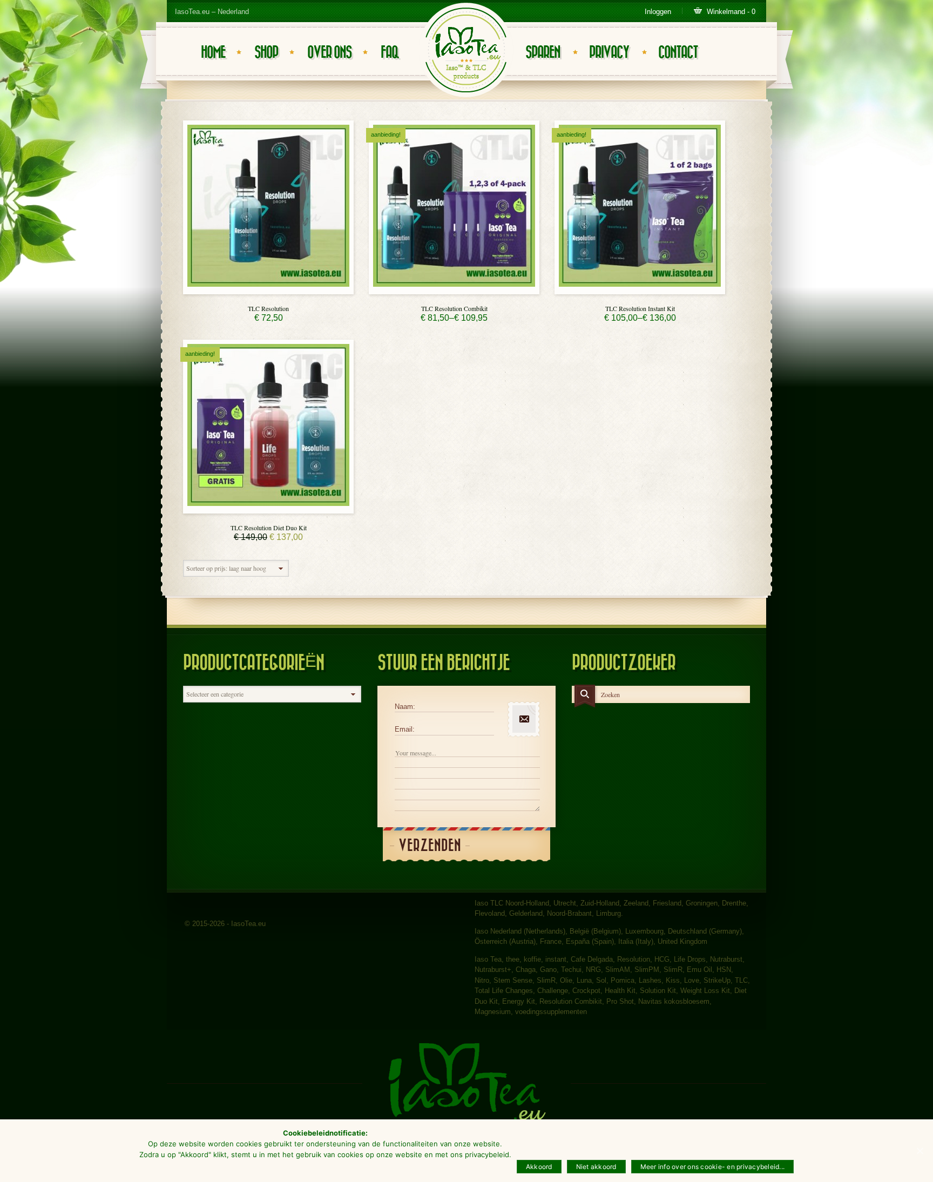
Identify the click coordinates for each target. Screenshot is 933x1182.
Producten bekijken (454, 291)
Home (213, 52)
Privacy (609, 52)
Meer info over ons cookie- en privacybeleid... (712, 1167)
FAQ (389, 52)
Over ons (329, 52)
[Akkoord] (919, 1150)
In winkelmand (268, 291)
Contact (678, 52)
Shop (266, 52)
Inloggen (658, 12)
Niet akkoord (596, 1167)
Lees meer (268, 510)
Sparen (542, 52)
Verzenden (429, 846)
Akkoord (539, 1167)
